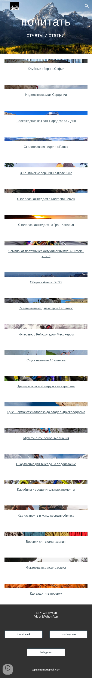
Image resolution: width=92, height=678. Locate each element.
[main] (46, 27)
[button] (5, 6)
